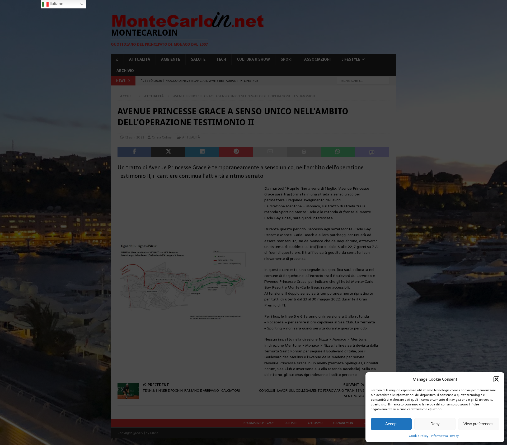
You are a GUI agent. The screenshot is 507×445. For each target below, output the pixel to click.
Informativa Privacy (445, 435)
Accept (391, 424)
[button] (496, 379)
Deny (435, 424)
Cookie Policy (418, 435)
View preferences (478, 424)
